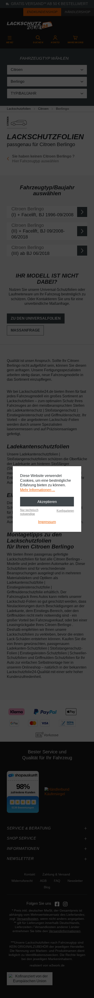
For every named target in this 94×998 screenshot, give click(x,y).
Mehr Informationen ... (37, 490)
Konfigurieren (65, 510)
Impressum (47, 522)
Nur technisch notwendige (29, 511)
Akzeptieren (47, 502)
